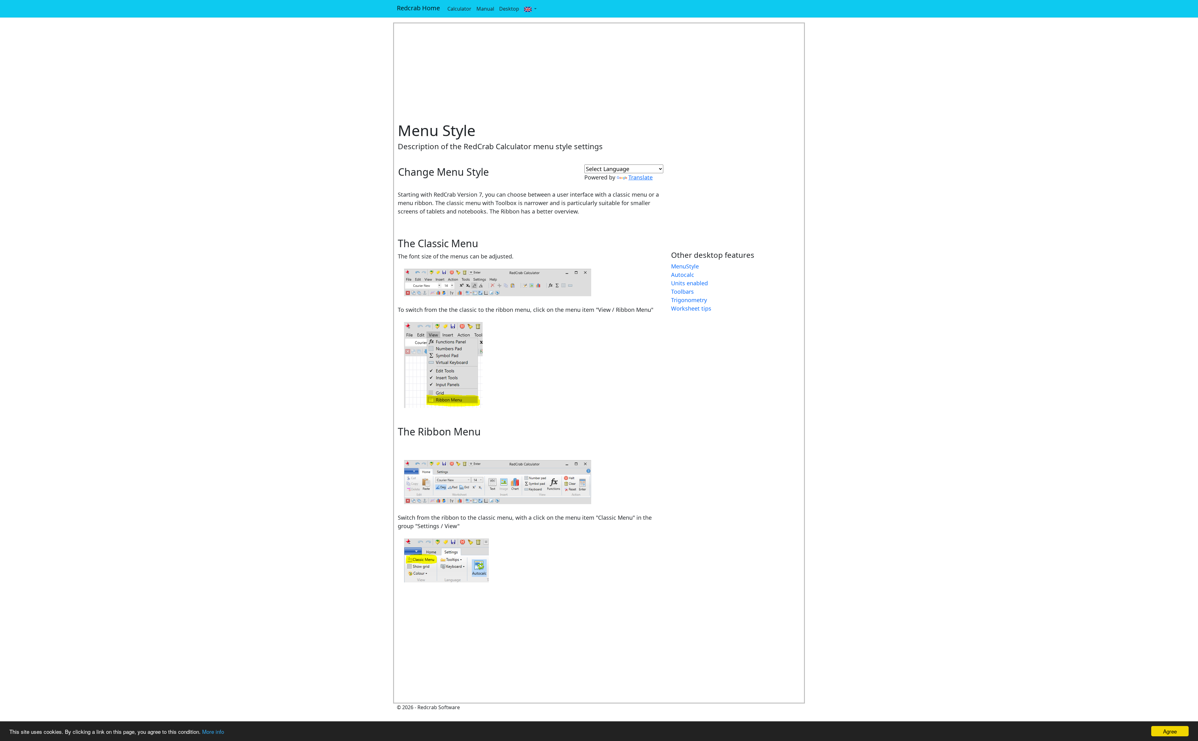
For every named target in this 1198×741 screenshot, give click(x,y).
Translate (640, 177)
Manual (485, 8)
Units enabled (689, 283)
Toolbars (682, 291)
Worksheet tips (691, 308)
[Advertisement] (599, 72)
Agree (1170, 731)
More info (213, 731)
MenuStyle (685, 266)
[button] (530, 8)
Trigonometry (689, 300)
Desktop (509, 8)
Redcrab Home (418, 8)
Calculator (459, 8)
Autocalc (682, 274)
